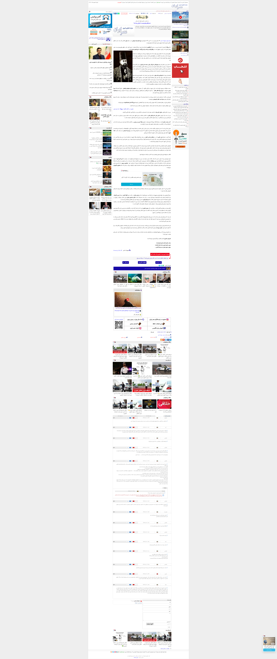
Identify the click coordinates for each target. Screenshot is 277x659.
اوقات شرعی (165, 2)
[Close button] (274, 636)
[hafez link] (142, 17)
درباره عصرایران (152, 652)
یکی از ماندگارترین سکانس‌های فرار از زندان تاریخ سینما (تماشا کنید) (128, 308)
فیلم (126, 2)
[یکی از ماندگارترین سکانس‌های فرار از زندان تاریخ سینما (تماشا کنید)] (128, 299)
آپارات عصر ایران (134, 328)
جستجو (176, 2)
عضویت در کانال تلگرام (128, 109)
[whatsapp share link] (118, 13)
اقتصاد (152, 2)
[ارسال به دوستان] (142, 13)
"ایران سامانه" (136, 657)
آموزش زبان (119, 2)
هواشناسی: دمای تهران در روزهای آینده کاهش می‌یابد (181, 24)
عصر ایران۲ (158, 652)
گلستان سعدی (134, 324)
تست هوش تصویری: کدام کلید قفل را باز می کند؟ (180, 126)
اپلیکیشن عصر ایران (119, 319)
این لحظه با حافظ (157, 324)
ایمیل (170, 606)
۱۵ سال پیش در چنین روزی (134, 320)
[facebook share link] (115, 13)
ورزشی (146, 2)
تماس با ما (182, 2)
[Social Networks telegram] (159, 265)
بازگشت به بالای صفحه (165, 648)
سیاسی (155, 2)
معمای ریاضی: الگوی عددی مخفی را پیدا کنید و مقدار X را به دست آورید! (180, 116)
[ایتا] (161, 340)
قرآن (131, 2)
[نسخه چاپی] (141, 13)
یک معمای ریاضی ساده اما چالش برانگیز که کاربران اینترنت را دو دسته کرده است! (180, 113)
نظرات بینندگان (167, 416)
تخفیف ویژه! (269, 650)
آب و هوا (169, 2)
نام (170, 602)
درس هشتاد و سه (184, 55)
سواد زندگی (158, 2)
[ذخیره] (143, 13)
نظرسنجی (173, 2)
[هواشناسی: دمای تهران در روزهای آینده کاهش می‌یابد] (180, 17)
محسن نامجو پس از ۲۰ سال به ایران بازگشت (101, 93)
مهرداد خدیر (160, 335)
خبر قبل (126, 262)
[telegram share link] (117, 13)
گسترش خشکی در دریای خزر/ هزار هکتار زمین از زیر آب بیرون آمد (159, 11)
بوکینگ (136, 603)
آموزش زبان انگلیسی (157, 328)
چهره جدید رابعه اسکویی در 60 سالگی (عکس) (181, 88)
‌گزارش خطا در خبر (124, 13)
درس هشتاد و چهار (183, 53)
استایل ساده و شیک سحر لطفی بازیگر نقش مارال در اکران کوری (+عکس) (180, 100)
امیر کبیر (164, 335)
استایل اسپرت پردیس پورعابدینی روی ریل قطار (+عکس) (180, 94)
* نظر (170, 611)
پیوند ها (162, 2)
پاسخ (114, 417)
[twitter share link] (113, 13)
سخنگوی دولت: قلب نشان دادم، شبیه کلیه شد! (180, 28)
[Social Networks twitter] (161, 265)
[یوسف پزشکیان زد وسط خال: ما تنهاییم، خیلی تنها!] (100, 53)
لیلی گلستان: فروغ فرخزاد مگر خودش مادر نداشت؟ (99, 84)
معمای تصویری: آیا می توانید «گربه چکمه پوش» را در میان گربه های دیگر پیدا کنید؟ (180, 110)
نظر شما (169, 600)
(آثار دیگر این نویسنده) (117, 250)
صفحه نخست (169, 13)
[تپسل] (121, 170)
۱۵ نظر (151, 13)
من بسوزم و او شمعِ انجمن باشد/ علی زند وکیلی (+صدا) (97, 38)
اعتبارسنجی (140, 603)
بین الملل (143, 2)
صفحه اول (186, 2)
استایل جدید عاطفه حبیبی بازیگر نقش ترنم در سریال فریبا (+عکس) (180, 97)
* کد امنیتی (169, 622)
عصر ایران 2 (123, 2)
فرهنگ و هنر (139, 2)
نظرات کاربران (142, 262)
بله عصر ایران (116, 109)
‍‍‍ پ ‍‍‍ (146, 13)
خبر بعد (157, 262)
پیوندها (138, 652)
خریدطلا (131, 184)
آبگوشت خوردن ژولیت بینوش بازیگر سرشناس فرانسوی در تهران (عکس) (181, 91)
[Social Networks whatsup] (163, 265)
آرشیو (179, 2)
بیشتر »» (175, 11)
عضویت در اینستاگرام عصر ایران (157, 320)
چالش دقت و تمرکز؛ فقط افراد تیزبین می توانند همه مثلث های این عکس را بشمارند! (180, 106)
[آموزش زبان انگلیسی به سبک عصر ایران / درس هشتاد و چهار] (180, 46)
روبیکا (121, 109)
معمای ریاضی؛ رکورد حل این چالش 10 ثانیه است (180, 122)
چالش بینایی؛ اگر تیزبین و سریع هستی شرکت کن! (181, 119)
